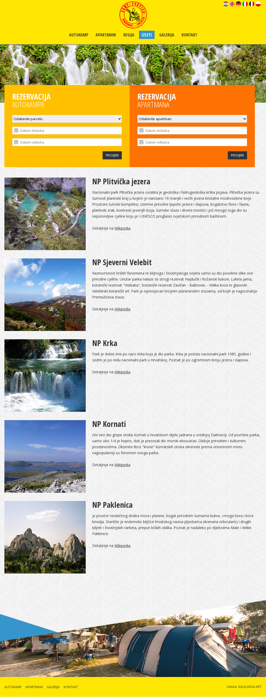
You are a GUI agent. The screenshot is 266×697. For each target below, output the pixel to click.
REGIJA (128, 35)
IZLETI (147, 35)
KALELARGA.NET (250, 687)
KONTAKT (189, 35)
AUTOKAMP (78, 35)
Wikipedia (122, 228)
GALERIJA (166, 35)
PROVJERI (112, 155)
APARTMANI (106, 35)
